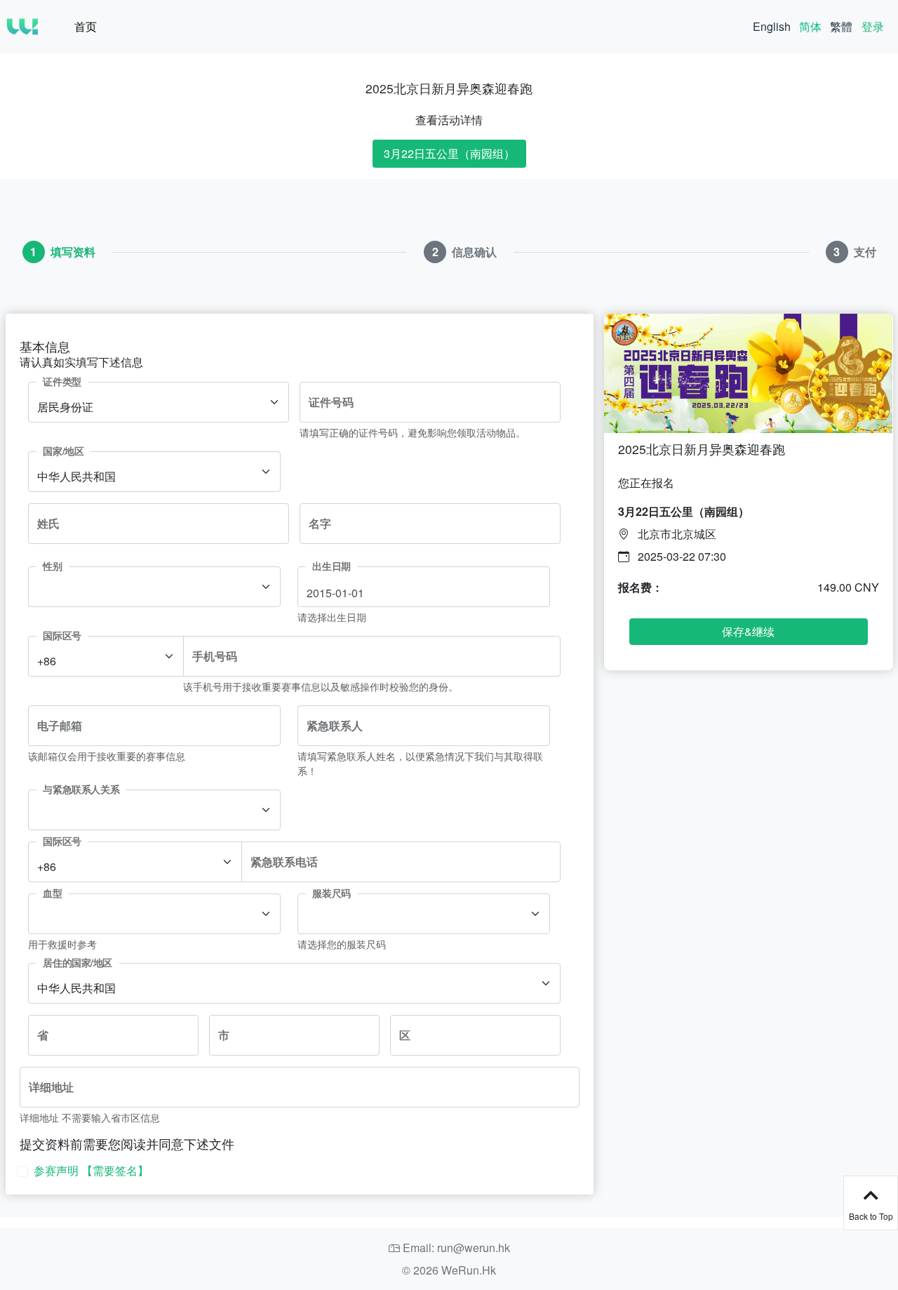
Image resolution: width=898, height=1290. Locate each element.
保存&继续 (748, 631)
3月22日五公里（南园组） (449, 153)
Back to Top (871, 1216)
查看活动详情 (449, 120)
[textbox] (146, 591)
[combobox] (158, 402)
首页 (85, 26)
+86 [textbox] (46, 661)
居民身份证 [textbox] (65, 407)
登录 (873, 26)
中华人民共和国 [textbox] (76, 476)
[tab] (59, 252)
